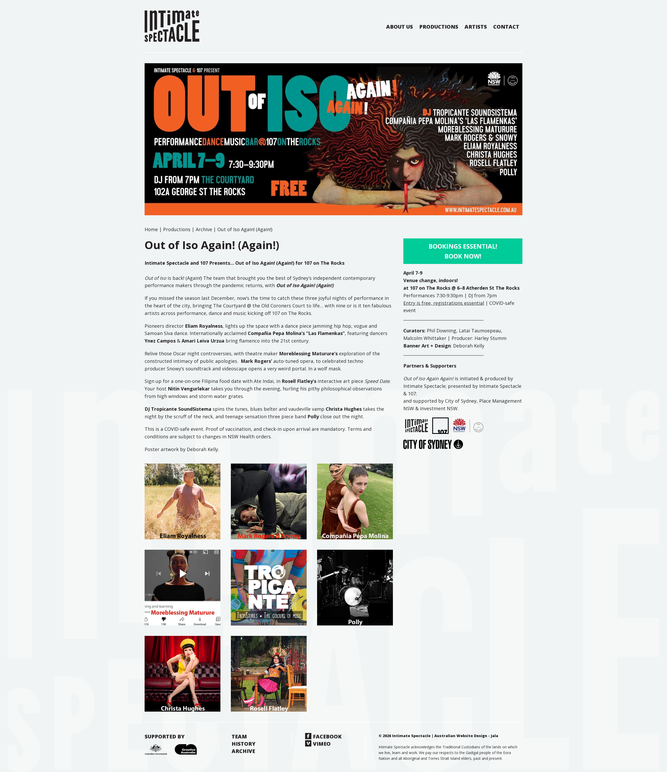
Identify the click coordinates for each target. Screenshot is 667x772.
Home (151, 229)
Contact (506, 26)
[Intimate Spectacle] (172, 26)
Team (239, 736)
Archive (204, 229)
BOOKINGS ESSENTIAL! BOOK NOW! (463, 251)
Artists (476, 26)
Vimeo (322, 743)
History (244, 743)
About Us (399, 26)
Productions (438, 26)
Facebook (327, 736)
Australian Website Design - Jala (466, 735)
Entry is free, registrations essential (443, 303)
